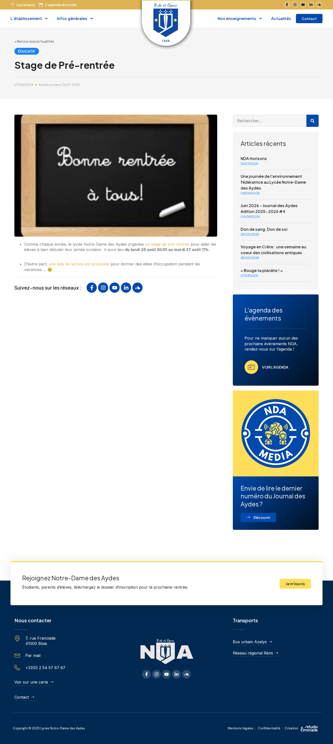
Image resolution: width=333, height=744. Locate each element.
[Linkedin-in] (311, 4)
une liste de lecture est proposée (79, 263)
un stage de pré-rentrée (167, 244)
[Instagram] (295, 4)
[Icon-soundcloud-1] (319, 4)
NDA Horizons (254, 158)
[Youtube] (303, 4)
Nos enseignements (237, 18)
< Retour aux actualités (34, 41)
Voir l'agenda (275, 367)
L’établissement (26, 18)
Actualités (281, 18)
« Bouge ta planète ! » (262, 270)
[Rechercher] (312, 121)
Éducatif (26, 51)
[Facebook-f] (287, 4)
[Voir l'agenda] (251, 367)
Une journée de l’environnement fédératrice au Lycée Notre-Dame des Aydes (273, 182)
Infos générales (72, 18)
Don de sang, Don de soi (264, 229)
